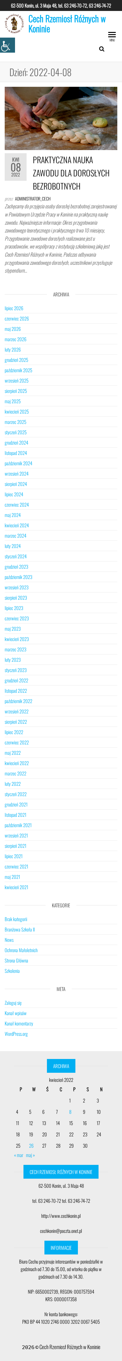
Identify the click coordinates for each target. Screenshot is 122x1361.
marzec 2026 (15, 339)
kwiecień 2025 (17, 411)
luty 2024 (13, 545)
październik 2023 (18, 576)
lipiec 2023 (14, 607)
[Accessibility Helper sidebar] (7, 45)
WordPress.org (16, 1033)
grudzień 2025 (16, 359)
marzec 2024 (15, 535)
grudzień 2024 (16, 442)
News (9, 939)
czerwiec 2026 (17, 318)
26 (31, 1145)
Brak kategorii (16, 918)
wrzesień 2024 (16, 473)
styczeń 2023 (16, 669)
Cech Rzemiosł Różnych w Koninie (67, 23)
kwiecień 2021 (16, 887)
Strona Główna (16, 960)
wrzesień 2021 (16, 835)
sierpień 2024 (16, 483)
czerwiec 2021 (16, 866)
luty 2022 (13, 783)
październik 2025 (18, 370)
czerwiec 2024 (17, 504)
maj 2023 (13, 628)
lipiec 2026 (14, 308)
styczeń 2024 (16, 556)
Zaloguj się (13, 1002)
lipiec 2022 (14, 731)
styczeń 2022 (16, 793)
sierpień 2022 (16, 721)
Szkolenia (12, 970)
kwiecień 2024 (17, 525)
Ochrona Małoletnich (21, 949)
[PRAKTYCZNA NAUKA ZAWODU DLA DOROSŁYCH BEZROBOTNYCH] (61, 118)
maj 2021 (12, 876)
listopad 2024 (16, 452)
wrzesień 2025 (16, 380)
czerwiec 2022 (17, 742)
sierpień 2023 (16, 597)
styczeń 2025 (16, 432)
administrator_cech (33, 198)
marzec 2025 (15, 421)
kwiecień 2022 (17, 762)
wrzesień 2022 (16, 711)
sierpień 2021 (15, 845)
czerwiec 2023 (17, 618)
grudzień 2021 (16, 804)
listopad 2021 (15, 814)
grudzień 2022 (16, 680)
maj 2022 (13, 752)
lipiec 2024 (14, 494)
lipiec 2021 (14, 856)
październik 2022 (18, 700)
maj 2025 (13, 401)
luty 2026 (13, 349)
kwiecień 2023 (17, 638)
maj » (30, 1154)
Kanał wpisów (16, 1012)
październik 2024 (18, 463)
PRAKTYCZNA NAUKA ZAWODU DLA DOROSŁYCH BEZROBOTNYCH (71, 173)
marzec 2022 (15, 773)
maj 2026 (13, 328)
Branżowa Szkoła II (20, 929)
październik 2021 (18, 824)
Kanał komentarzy (19, 1023)
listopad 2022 (16, 690)
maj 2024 (13, 514)
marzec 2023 (15, 649)
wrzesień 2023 (16, 587)
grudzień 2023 (16, 566)
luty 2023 (13, 659)
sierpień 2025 (16, 390)
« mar (18, 1154)
